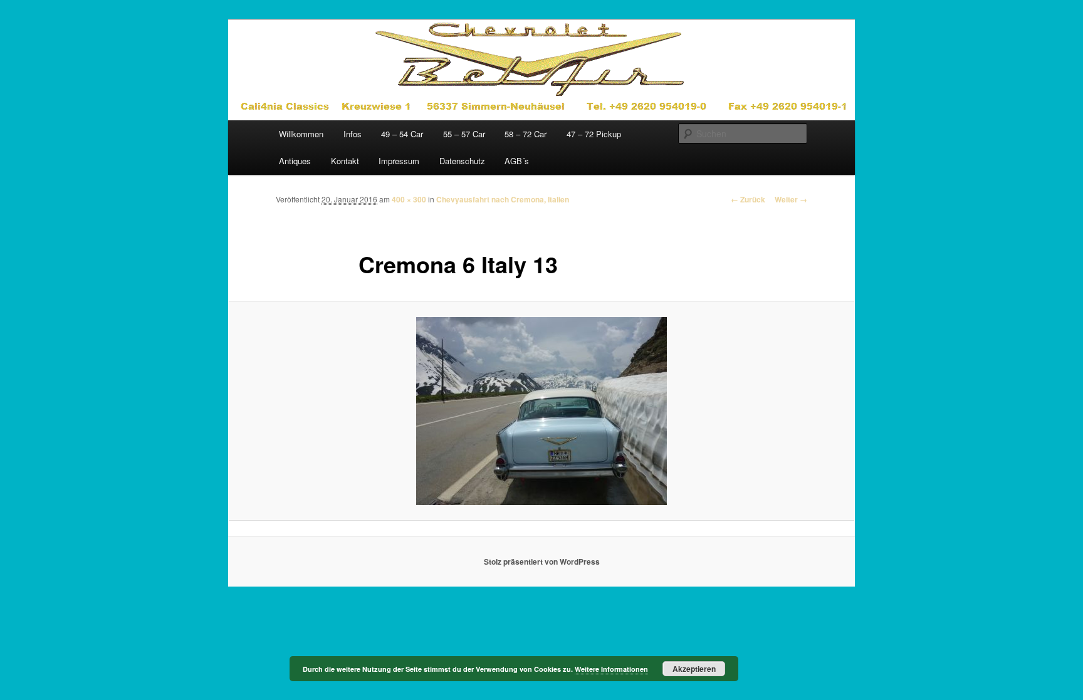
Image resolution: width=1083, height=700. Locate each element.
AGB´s (517, 161)
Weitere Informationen (611, 669)
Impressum (399, 161)
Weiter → (791, 199)
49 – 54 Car (402, 134)
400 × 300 (409, 199)
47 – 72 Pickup (594, 134)
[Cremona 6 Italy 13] (541, 411)
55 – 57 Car (464, 134)
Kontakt (345, 161)
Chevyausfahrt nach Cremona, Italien (502, 199)
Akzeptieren (694, 668)
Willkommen (301, 134)
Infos (352, 134)
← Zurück (748, 199)
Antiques (295, 161)
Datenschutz (462, 161)
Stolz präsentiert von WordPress (542, 561)
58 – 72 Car (526, 134)
